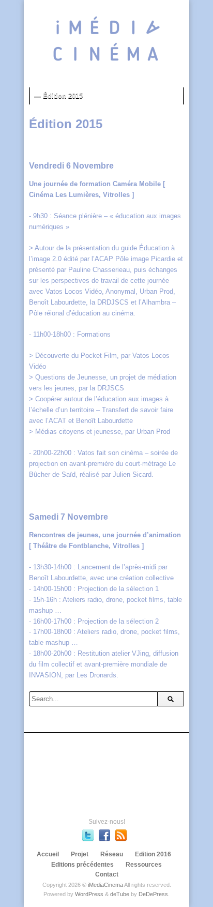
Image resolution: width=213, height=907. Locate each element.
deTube (119, 894)
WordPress (89, 894)
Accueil (48, 854)
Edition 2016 (153, 854)
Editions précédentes (82, 864)
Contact (106, 874)
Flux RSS (121, 835)
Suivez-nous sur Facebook (104, 835)
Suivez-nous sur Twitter (88, 835)
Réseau (111, 854)
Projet (79, 854)
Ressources (144, 864)
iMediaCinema (105, 885)
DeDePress (153, 894)
